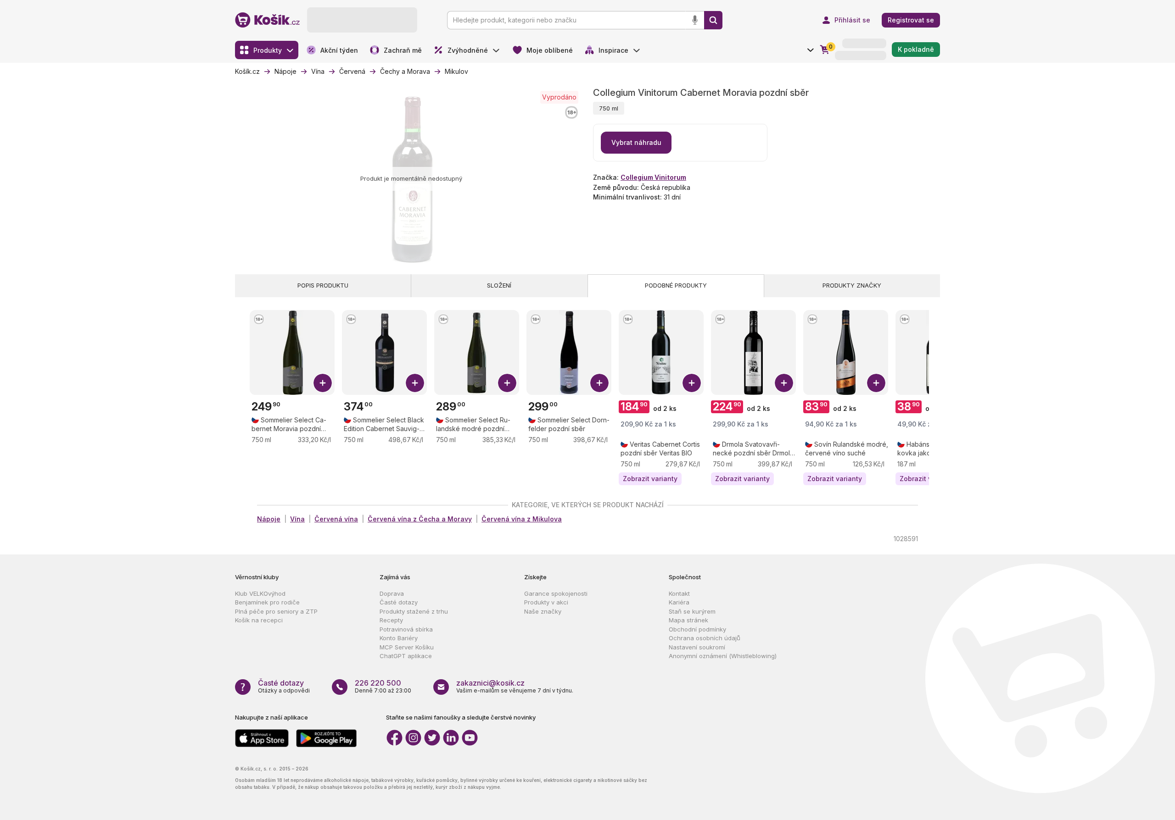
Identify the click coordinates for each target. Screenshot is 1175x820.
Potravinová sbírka (406, 629)
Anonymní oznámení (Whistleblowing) (723, 655)
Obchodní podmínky (697, 629)
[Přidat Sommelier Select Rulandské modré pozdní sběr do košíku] (507, 383)
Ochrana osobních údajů (704, 638)
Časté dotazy (399, 602)
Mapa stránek (688, 620)
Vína (297, 519)
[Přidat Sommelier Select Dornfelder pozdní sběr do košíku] (599, 383)
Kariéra (679, 602)
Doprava (392, 593)
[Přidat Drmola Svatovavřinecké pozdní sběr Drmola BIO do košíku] (784, 383)
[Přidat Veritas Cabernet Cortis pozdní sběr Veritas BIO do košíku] (692, 383)
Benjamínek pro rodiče (267, 602)
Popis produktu (322, 285)
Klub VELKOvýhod (260, 593)
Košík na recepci (259, 620)
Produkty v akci (546, 602)
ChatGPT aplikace (406, 655)
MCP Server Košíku (407, 647)
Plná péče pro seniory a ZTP (276, 611)
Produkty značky (851, 285)
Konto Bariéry (399, 638)
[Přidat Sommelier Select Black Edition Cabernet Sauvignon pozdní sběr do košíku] (415, 383)
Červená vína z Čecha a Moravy (420, 519)
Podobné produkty (676, 285)
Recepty (391, 620)
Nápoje (268, 519)
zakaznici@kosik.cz (490, 683)
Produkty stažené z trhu (414, 611)
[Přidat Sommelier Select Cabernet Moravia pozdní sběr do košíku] (322, 383)
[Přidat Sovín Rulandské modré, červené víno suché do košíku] (876, 383)
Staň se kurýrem (692, 611)
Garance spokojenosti (556, 593)
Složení (499, 285)
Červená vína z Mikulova (521, 519)
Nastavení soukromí (697, 647)
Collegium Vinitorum (653, 177)
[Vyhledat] (713, 20)
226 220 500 (378, 683)
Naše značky (542, 611)
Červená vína (336, 519)
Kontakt (679, 593)
